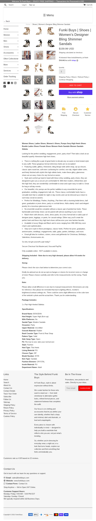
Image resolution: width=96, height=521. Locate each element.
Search (6, 382)
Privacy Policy (9, 411)
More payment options (75, 97)
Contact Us (8, 388)
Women (11, 35)
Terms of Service (10, 413)
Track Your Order (10, 394)
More (11, 65)
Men (11, 41)
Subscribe (7, 397)
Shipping (62, 52)
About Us (7, 385)
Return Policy (9, 408)
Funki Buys (18, 514)
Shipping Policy (65, 77)
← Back (7, 21)
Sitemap (7, 402)
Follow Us (7, 399)
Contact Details (9, 391)
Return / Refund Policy (80, 77)
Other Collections (11, 59)
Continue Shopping (66, 80)
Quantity (61, 67)
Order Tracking (10, 77)
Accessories (11, 53)
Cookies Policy (9, 416)
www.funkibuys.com (21, 481)
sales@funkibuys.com (20, 478)
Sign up (32, 5)
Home (28, 24)
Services (11, 71)
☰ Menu (48, 15)
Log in (24, 5)
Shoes (11, 47)
